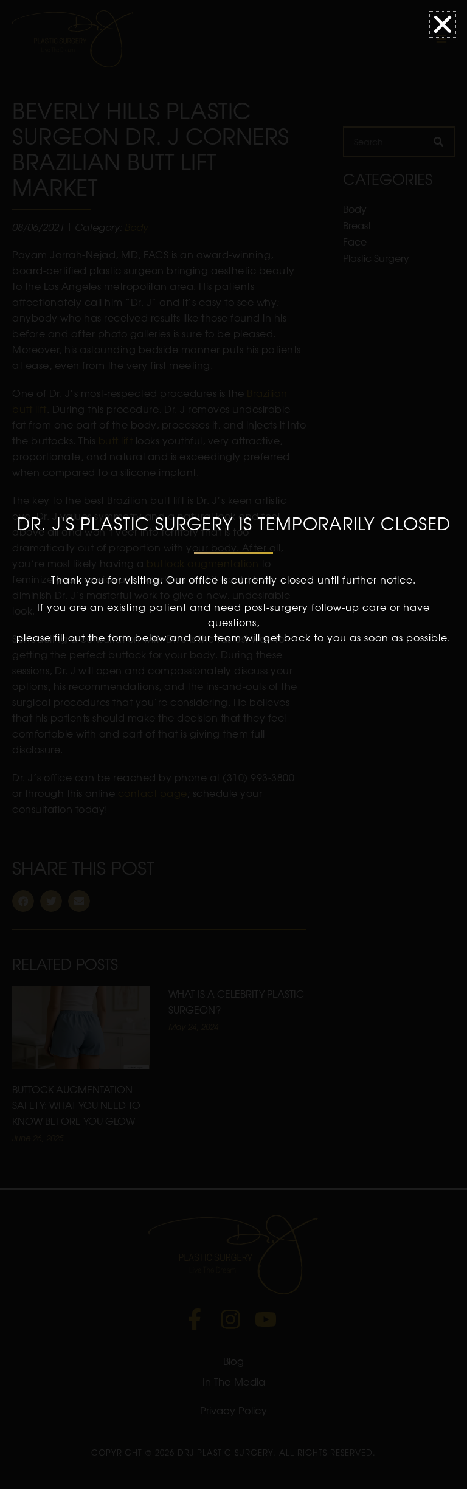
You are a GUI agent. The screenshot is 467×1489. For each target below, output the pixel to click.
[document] (233, 744)
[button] (443, 24)
